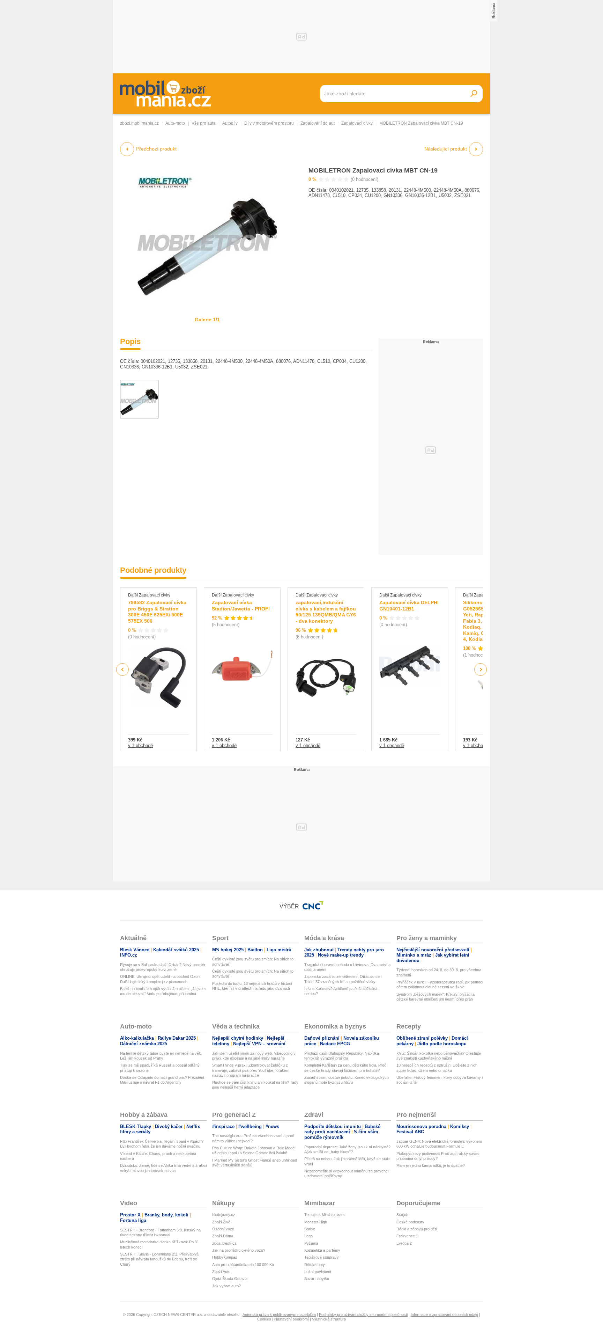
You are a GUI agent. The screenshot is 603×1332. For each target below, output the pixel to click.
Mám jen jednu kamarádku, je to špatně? (430, 1165)
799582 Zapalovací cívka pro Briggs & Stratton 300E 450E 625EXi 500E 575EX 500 (157, 612)
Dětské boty (314, 1265)
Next (480, 670)
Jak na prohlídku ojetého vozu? (238, 1250)
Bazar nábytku (316, 1278)
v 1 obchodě (140, 745)
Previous (123, 669)
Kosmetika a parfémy (322, 1250)
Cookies (264, 1319)
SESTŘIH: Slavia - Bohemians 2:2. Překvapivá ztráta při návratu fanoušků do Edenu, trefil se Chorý (159, 1259)
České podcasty (410, 1222)
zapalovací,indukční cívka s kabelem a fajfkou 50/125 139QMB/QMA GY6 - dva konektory (326, 612)
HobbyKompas (224, 1257)
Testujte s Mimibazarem (324, 1215)
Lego (308, 1236)
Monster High (315, 1222)
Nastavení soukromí (291, 1319)
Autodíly (230, 123)
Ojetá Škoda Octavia (229, 1278)
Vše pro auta (204, 123)
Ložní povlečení (317, 1271)
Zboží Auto (221, 1271)
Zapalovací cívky (357, 123)
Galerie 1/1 (207, 319)
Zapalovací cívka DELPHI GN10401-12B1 (409, 606)
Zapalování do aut (317, 123)
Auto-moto (175, 123)
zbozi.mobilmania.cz (139, 123)
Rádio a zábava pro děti (416, 1229)
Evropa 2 (404, 1243)
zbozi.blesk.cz (224, 1243)
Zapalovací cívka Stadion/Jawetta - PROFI (241, 606)
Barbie (309, 1229)
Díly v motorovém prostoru (269, 123)
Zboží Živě (221, 1222)
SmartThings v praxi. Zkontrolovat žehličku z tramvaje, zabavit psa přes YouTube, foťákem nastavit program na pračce (250, 1070)
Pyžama (311, 1243)
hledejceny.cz (223, 1215)
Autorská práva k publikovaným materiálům (279, 1314)
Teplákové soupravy (321, 1257)
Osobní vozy (223, 1229)
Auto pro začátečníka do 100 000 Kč (243, 1265)
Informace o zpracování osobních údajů (444, 1314)
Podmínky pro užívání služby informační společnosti (363, 1314)
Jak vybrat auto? (226, 1286)
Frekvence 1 (407, 1236)
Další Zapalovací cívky (149, 595)
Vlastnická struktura (329, 1319)
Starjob (402, 1215)
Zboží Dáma (222, 1236)
